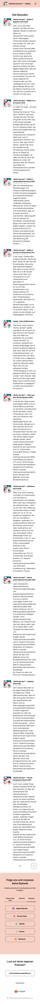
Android (22, 898)
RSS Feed (21, 939)
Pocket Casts (22, 916)
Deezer (22, 931)
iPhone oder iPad (10, 899)
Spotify (22, 924)
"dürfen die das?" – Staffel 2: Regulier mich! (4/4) (23, 21)
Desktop (31, 898)
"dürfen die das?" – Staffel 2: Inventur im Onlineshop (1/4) (23, 251)
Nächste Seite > (33, 866)
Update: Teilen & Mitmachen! (23, 321)
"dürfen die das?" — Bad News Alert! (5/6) (24, 487)
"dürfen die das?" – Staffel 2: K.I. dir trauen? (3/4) (24, 102)
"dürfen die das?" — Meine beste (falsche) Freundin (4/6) (24, 579)
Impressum (20, 983)
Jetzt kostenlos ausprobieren (20, 973)
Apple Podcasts (22, 908)
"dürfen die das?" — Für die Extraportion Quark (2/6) (22, 779)
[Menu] (35, 3)
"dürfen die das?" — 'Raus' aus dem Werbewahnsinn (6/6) (24, 396)
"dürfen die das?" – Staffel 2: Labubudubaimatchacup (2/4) (24, 180)
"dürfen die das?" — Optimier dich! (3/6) (23, 682)
